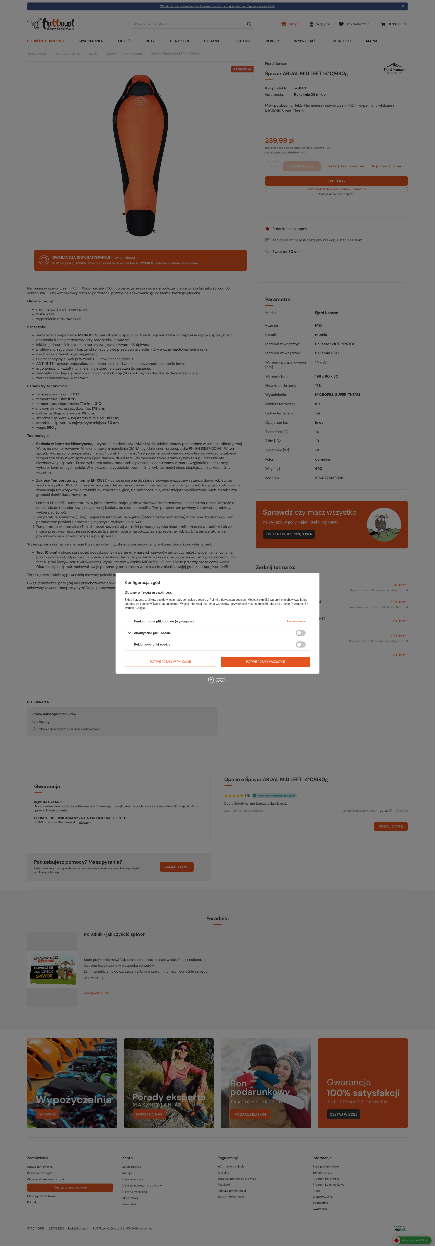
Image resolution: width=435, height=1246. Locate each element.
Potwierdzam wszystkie (265, 662)
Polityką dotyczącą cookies (228, 599)
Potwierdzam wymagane (170, 662)
